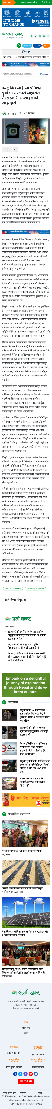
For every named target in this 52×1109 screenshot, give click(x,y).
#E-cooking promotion (35, 588)
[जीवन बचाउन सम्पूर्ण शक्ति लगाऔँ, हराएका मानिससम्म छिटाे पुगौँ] (9, 783)
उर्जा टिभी (24, 1081)
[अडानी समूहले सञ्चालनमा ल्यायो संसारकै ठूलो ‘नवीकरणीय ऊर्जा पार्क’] (26, 872)
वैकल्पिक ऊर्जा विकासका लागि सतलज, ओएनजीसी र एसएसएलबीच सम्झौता (25, 933)
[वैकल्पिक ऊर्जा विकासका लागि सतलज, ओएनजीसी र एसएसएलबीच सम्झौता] (26, 912)
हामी (26, 1033)
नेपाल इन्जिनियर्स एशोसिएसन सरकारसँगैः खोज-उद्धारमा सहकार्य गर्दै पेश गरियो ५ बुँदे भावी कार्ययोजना (27, 657)
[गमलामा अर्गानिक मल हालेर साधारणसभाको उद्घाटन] (26, 834)
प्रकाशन (28, 45)
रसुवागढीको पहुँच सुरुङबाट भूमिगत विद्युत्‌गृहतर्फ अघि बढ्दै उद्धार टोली (24, 646)
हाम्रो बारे (26, 1028)
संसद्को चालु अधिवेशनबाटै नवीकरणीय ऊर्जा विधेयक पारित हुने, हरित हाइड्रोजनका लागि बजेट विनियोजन (23, 973)
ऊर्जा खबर (12, 114)
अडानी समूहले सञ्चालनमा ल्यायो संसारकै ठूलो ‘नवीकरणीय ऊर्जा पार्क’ (22, 890)
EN (47, 45)
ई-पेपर (38, 45)
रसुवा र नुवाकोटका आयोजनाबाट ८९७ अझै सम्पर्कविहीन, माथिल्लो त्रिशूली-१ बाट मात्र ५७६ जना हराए (35, 767)
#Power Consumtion (13, 588)
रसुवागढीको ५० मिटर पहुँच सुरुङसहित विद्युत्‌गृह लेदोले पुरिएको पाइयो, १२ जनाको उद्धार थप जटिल (27, 635)
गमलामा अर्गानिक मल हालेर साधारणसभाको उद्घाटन (22, 853)
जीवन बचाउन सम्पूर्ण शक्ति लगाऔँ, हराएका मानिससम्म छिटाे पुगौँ (32, 782)
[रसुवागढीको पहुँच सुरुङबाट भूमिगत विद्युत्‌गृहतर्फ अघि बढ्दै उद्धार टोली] (9, 732)
